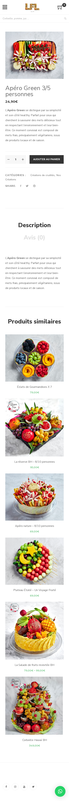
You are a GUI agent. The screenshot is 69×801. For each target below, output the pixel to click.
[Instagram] (15, 786)
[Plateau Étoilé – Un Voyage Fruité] (34, 561)
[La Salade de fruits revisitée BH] (34, 631)
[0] (60, 9)
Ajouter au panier (46, 159)
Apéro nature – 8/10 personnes (34, 526)
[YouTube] (24, 786)
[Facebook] (6, 786)
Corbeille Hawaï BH (34, 740)
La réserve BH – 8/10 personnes (34, 462)
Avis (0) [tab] (34, 237)
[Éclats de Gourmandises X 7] (34, 358)
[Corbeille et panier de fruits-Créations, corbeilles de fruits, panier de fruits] (32, 7)
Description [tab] (34, 225)
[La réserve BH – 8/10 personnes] (34, 427)
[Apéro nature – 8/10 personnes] (34, 497)
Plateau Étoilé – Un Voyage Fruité (34, 590)
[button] (60, 791)
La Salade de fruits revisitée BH (34, 665)
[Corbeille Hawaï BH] (34, 706)
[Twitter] (33, 786)
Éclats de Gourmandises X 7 (34, 387)
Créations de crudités (42, 175)
